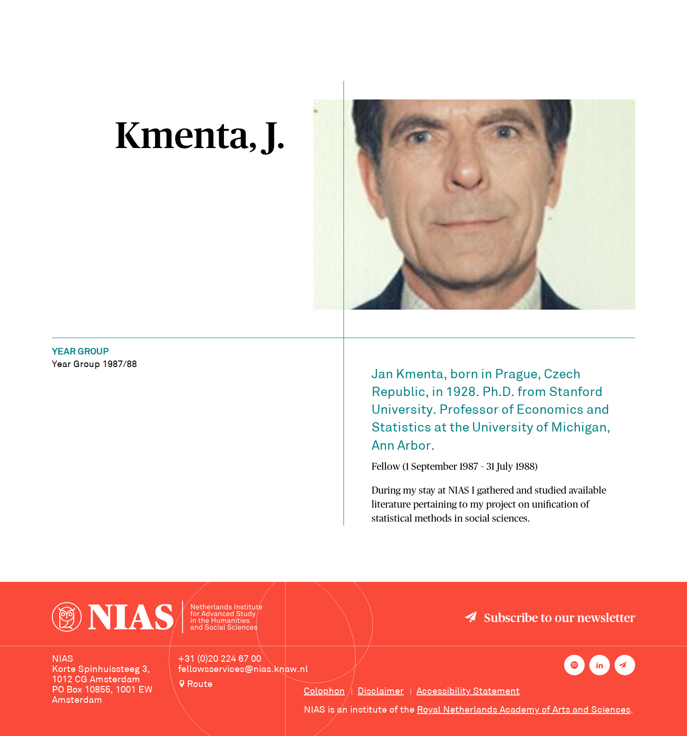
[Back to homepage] (157, 619)
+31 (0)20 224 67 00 (219, 659)
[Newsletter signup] (625, 665)
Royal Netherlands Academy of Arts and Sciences (523, 710)
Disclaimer (381, 691)
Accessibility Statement (468, 691)
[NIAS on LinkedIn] (599, 665)
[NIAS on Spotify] (574, 665)
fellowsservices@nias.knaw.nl (243, 669)
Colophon (324, 691)
